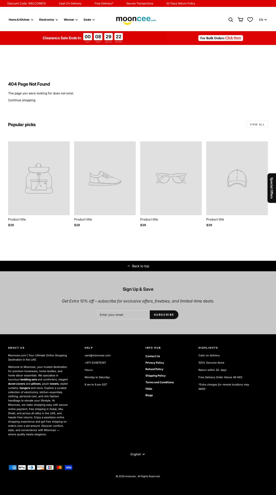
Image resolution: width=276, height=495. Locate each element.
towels (54, 383)
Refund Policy (154, 369)
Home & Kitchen (19, 19)
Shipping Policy (155, 375)
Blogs (149, 395)
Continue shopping (21, 100)
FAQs (148, 388)
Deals (88, 19)
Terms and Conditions (159, 382)
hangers (25, 388)
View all (257, 124)
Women (69, 19)
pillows (36, 383)
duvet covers (16, 383)
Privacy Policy (154, 362)
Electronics (47, 19)
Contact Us (152, 356)
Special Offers (272, 188)
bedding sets (29, 379)
